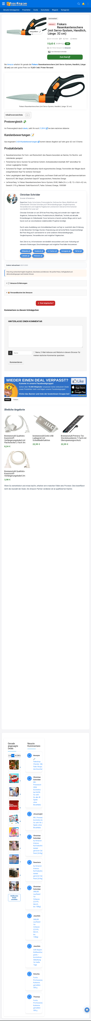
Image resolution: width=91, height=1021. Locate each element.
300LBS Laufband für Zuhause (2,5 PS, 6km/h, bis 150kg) (37, 899)
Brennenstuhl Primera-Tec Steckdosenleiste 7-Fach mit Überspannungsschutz (73, 438)
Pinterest (37, 256)
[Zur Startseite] (41, 3)
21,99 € (42, 128)
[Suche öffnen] (79, 4)
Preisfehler (26, 10)
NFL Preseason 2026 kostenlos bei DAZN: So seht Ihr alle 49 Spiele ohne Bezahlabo (37, 793)
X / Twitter (51, 251)
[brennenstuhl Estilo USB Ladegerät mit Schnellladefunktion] (45, 417)
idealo (25, 128)
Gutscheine (45, 10)
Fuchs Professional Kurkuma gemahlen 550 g (38, 983)
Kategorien (65, 10)
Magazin (55, 10)
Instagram (64, 251)
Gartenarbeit (52, 18)
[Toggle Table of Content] (26, 115)
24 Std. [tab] (13, 755)
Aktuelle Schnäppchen (11, 10)
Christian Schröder (30, 194)
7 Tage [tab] (19, 755)
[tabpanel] (14, 825)
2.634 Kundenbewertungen (26, 142)
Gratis (35, 10)
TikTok (77, 251)
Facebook (38, 251)
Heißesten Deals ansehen (14, 897)
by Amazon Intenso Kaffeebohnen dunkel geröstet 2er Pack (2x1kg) (38, 847)
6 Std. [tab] (10, 755)
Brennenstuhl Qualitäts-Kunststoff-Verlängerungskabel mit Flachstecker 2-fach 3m (14, 439)
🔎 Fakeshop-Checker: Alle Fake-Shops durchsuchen (38, 764)
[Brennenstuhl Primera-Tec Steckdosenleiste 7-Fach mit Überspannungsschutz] (74, 417)
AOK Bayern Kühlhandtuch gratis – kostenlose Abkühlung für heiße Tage (38, 957)
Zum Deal (64, 57)
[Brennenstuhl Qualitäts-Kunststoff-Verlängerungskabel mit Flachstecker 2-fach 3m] (17, 417)
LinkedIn (24, 256)
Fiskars (35, 64)
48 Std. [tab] (16, 755)
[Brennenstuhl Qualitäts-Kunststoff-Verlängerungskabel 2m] (17, 452)
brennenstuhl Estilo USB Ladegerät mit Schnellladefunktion (43, 438)
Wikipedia (25, 251)
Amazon (68, 48)
